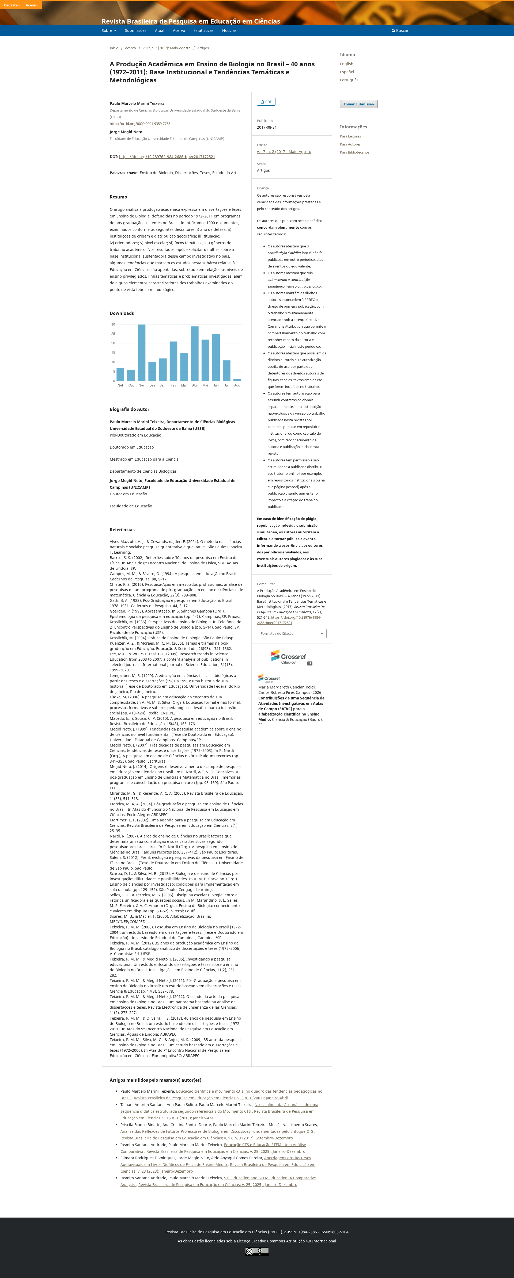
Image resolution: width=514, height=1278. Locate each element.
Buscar (402, 30)
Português (349, 79)
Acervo (179, 30)
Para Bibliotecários (354, 152)
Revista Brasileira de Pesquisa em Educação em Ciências (191, 21)
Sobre (107, 30)
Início (114, 47)
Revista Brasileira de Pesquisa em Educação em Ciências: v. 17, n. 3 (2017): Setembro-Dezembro (206, 1138)
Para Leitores (350, 136)
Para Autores (350, 144)
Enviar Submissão (359, 104)
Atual (159, 30)
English (346, 63)
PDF (268, 101)
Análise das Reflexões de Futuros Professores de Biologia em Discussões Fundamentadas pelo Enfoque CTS (217, 1131)
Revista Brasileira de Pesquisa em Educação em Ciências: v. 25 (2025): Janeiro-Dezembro (225, 1151)
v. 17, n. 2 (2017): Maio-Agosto (167, 47)
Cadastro (12, 5)
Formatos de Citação (277, 633)
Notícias (229, 30)
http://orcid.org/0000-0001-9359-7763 (140, 123)
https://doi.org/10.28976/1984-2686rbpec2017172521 (167, 156)
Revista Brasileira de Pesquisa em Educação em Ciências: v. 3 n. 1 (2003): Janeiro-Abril (211, 1097)
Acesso (31, 5)
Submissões (135, 30)
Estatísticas (204, 30)
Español (347, 71)
